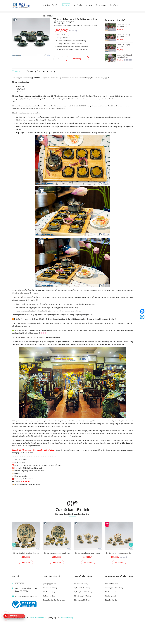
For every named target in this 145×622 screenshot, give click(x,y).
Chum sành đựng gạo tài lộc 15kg (123, 25)
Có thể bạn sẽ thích (72, 509)
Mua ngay (26, 562)
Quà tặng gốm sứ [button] (51, 576)
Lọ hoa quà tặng (49, 596)
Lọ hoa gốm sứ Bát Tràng (83, 592)
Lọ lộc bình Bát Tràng (82, 588)
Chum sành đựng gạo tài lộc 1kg (123, 46)
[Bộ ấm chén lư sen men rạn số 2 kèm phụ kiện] (88, 536)
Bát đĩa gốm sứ (110, 592)
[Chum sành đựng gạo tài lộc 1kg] (110, 48)
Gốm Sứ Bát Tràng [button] (83, 576)
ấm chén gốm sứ (20, 297)
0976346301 (20, 583)
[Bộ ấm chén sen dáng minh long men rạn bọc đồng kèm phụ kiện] (57, 536)
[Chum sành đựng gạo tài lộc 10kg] (110, 37)
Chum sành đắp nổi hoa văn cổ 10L (124, 56)
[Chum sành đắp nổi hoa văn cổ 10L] (110, 58)
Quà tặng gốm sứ (49, 584)
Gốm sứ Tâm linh (111, 584)
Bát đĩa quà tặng (49, 592)
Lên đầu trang (126, 618)
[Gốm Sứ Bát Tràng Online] (21, 5)
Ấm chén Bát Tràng (81, 584)
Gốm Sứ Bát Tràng (66, 618)
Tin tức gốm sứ (110, 596)
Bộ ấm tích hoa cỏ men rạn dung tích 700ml (124, 553)
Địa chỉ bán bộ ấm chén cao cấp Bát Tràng (27, 337)
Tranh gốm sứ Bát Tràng (114, 588)
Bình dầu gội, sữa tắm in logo (54, 600)
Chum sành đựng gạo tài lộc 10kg (123, 35)
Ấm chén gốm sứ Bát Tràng (25, 304)
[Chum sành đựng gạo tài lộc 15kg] (110, 27)
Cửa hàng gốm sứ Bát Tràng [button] (119, 576)
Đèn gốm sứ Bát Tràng (82, 600)
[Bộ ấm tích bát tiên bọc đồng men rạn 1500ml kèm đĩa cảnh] (26, 536)
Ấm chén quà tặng (50, 588)
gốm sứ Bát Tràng (25, 78)
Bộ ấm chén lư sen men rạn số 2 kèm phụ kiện (94, 553)
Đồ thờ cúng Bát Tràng (82, 596)
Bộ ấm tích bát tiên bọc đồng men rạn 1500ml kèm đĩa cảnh (37, 553)
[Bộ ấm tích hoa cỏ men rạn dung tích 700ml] (119, 536)
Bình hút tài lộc (111, 600)
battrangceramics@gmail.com (26, 596)
